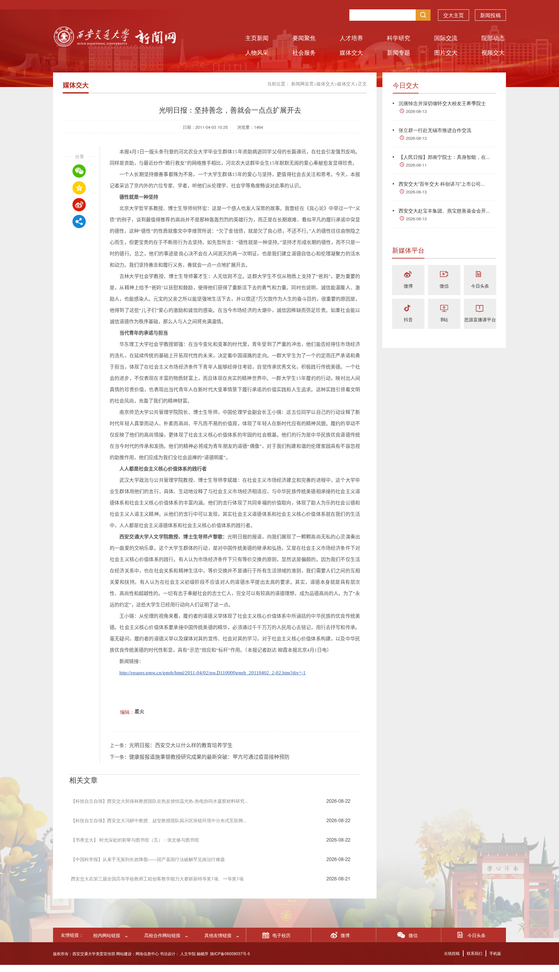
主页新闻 (257, 37)
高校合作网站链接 (162, 935)
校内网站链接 (106, 935)
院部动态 (493, 37)
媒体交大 (351, 52)
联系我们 (474, 953)
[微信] (444, 275)
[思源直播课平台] (480, 308)
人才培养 (351, 37)
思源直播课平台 (480, 319)
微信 (444, 285)
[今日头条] (480, 275)
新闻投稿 (490, 15)
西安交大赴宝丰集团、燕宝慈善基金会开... (444, 210)
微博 (408, 285)
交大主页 (453, 15)
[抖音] (408, 308)
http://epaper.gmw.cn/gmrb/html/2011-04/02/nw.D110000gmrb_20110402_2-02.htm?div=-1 (212, 672)
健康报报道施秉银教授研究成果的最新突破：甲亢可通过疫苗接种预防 (209, 757)
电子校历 (281, 935)
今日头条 (480, 285)
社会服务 (304, 52)
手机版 (495, 953)
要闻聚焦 (304, 37)
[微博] (408, 275)
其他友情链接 (218, 935)
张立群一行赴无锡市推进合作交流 (435, 130)
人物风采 (257, 52)
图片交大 (445, 52)
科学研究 (398, 37)
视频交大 (493, 52)
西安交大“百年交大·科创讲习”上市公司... (442, 183)
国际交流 (445, 37)
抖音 (408, 319)
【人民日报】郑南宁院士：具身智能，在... (444, 156)
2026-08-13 (416, 111)
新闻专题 (398, 52)
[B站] (444, 308)
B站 (444, 319)
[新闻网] (114, 44)
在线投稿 (452, 953)
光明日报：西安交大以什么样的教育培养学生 (181, 745)
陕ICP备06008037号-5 (230, 953)
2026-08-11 (416, 165)
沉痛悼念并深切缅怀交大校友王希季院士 (442, 103)
